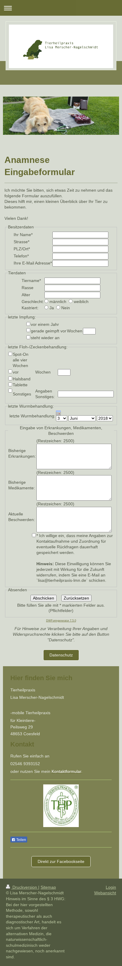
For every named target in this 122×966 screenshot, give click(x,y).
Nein (65, 307)
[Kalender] (84, 413)
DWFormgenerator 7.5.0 (61, 620)
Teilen (20, 840)
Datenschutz (61, 655)
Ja (51, 307)
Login (111, 887)
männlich (57, 301)
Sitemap (48, 887)
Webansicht (105, 892)
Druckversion (24, 887)
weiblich (81, 301)
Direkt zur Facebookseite (61, 861)
